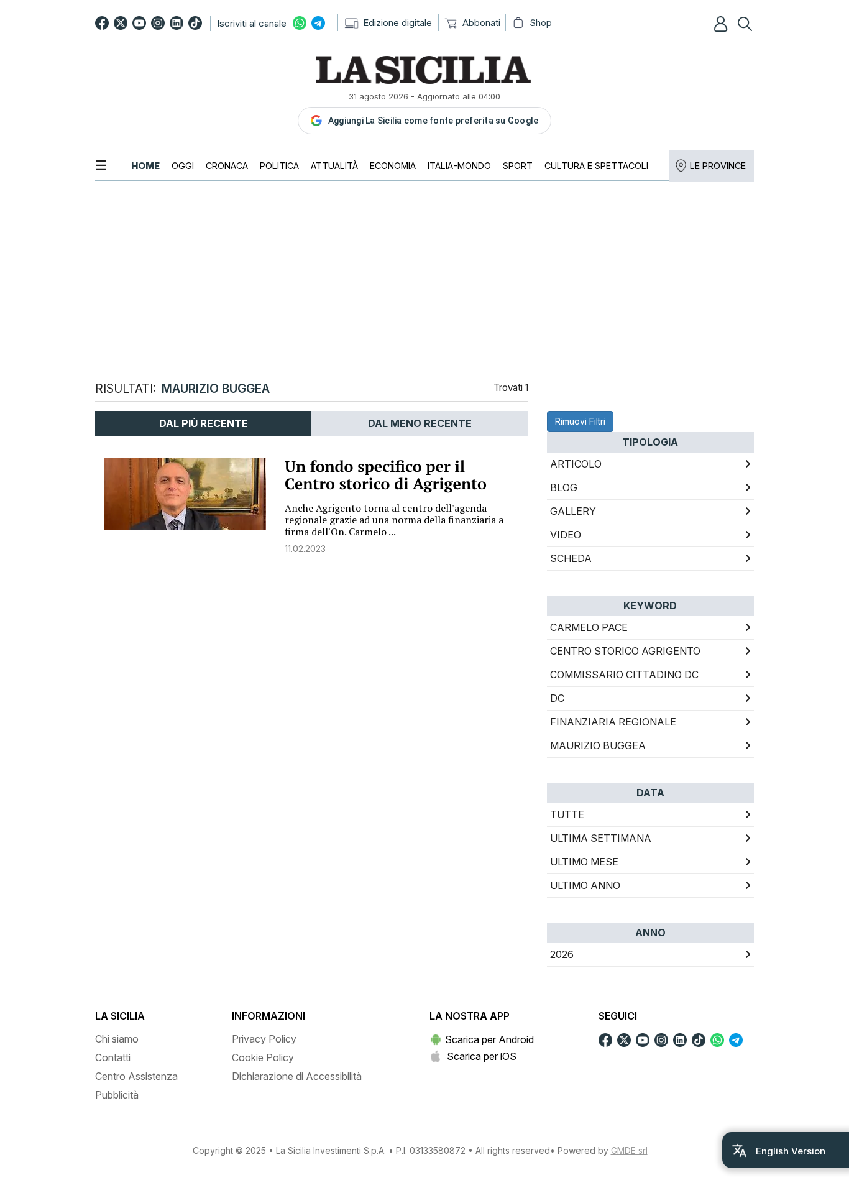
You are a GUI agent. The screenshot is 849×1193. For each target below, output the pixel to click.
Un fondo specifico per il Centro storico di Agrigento (386, 475)
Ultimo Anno (585, 885)
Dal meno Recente (420, 423)
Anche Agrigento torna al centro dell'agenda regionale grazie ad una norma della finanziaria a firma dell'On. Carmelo (394, 519)
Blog (563, 487)
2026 (562, 954)
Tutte (567, 814)
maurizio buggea (598, 745)
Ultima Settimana (600, 838)
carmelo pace (589, 627)
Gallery (573, 511)
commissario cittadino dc (624, 674)
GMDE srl (629, 1150)
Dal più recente (203, 423)
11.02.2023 (305, 548)
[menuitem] (145, 165)
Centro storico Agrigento (625, 651)
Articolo (576, 464)
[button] (722, 23)
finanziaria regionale (613, 722)
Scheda (571, 558)
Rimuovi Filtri (580, 421)
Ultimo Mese (584, 861)
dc (557, 698)
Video (565, 534)
